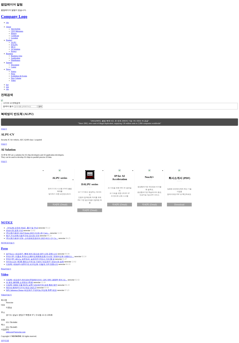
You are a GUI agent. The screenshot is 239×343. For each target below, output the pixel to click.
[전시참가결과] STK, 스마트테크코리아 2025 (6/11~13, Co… (32, 238)
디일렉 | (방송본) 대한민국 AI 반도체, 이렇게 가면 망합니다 (32, 264)
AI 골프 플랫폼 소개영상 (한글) (19, 282)
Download (179, 204)
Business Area (16, 56)
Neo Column (16, 78)
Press (13, 74)
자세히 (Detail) (59, 204)
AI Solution (15, 49)
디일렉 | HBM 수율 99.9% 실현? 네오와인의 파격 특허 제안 (31, 285)
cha (7, 22)
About (8, 27)
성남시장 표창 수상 (14, 230)
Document (15, 65)
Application (15, 58)
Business (9, 54)
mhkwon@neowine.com (15, 332)
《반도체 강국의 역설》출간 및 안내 (22, 228)
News (8, 69)
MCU (13, 47)
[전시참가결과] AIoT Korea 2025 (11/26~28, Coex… (28, 233)
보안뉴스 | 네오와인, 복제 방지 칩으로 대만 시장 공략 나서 (31, 254)
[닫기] (2, 101)
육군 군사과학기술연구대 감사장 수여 (22, 236)
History (14, 33)
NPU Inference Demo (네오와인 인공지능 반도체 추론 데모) (31, 290)
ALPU (13, 42)
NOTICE (7, 222)
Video (13, 80)
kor (7, 85)
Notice (13, 71)
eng (7, 87)
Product (9, 40)
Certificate (15, 36)
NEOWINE (15, 29)
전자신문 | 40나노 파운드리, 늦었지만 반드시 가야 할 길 (30, 259)
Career (13, 67)
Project (13, 51)
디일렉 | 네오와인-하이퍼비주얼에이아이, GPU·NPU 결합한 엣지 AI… (36, 280)
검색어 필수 (8, 106)
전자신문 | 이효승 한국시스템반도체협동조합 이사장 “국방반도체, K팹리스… (40, 256)
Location (14, 38)
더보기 (4, 129)
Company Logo (14, 16)
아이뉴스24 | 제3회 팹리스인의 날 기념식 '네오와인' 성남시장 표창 (35, 262)
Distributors (15, 60)
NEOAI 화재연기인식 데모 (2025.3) (21, 288)
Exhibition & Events (19, 76)
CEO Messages (17, 31)
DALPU (14, 45)
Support (9, 63)
